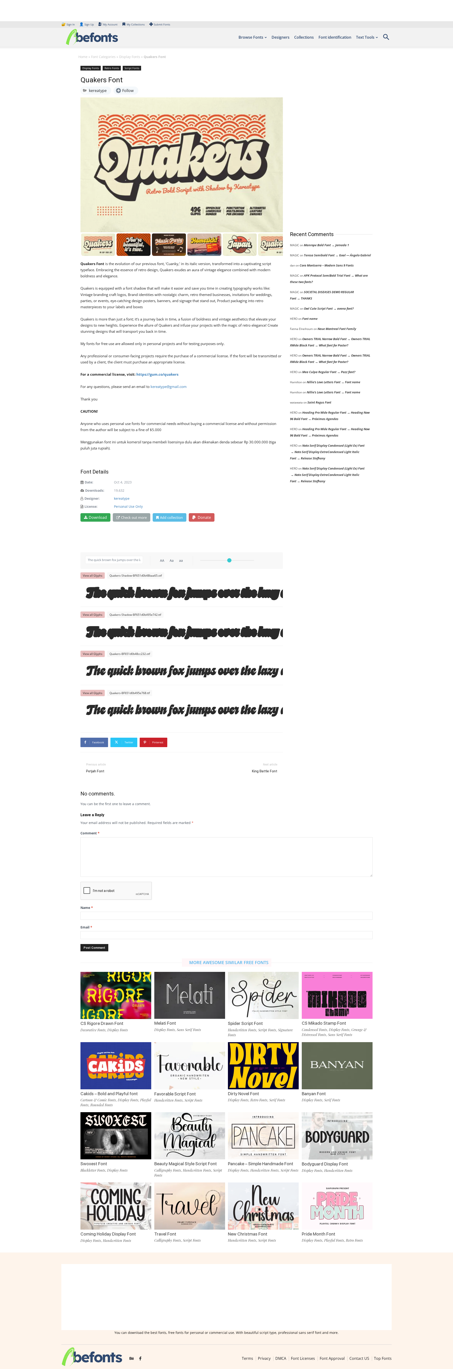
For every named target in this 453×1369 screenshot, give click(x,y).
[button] (386, 38)
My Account (110, 24)
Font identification (335, 37)
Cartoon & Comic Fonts (98, 1100)
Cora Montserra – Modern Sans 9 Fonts (327, 265)
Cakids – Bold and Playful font (109, 1093)
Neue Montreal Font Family (337, 329)
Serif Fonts (277, 1100)
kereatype (122, 498)
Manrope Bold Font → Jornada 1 (326, 245)
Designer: (92, 498)
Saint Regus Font (319, 402)
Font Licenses (303, 1358)
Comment (90, 833)
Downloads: (94, 490)
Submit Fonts (162, 24)
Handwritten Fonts (242, 1030)
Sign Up (86, 24)
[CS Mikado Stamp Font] (337, 995)
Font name (310, 318)
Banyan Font (314, 1093)
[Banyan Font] (337, 1065)
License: (90, 506)
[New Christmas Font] (263, 1205)
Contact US (359, 1358)
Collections (304, 37)
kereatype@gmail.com (169, 386)
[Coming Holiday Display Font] (115, 1205)
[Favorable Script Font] (189, 1065)
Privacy (264, 1358)
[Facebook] (140, 1358)
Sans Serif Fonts (189, 1029)
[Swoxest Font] (115, 1135)
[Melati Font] (189, 995)
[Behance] (132, 1358)
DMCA (280, 1358)
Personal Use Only (128, 506)
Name (86, 907)
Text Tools (365, 37)
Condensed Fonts (314, 1029)
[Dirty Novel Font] (263, 1065)
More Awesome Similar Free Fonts (228, 962)
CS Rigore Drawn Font (101, 1023)
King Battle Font (264, 771)
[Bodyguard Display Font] (337, 1135)
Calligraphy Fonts (167, 1170)
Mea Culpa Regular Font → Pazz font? (328, 372)
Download (98, 517)
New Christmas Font (247, 1234)
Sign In (68, 24)
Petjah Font (95, 771)
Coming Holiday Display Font (108, 1234)
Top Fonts (383, 1358)
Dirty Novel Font (243, 1093)
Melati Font (165, 1023)
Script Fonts (132, 68)
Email (86, 927)
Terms (247, 1358)
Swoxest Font (93, 1163)
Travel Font (165, 1234)
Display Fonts (129, 56)
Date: (89, 482)
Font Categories (103, 56)
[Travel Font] (189, 1205)
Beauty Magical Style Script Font (185, 1163)
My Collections (136, 24)
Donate (204, 517)
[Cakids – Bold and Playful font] (115, 1065)
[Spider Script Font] (263, 995)
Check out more (134, 517)
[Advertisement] (325, 143)
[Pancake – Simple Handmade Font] (263, 1135)
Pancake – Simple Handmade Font (260, 1163)
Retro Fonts (112, 68)
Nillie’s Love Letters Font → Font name (333, 382)
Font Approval (332, 1358)
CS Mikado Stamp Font (324, 1023)
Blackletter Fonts (92, 1170)
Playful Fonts (334, 1240)
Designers (280, 37)
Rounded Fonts (101, 1105)
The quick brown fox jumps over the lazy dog (184, 593)
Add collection (171, 517)
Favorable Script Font (175, 1093)
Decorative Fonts (92, 1030)
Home (83, 56)
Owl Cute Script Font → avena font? (329, 308)
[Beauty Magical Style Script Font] (189, 1135)
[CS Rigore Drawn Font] (115, 995)
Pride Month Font (318, 1234)
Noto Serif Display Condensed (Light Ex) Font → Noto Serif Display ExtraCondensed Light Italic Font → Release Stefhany (327, 451)
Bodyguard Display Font (325, 1163)
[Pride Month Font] (337, 1205)
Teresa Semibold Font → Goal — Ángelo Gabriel (337, 255)
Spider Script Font (245, 1023)
